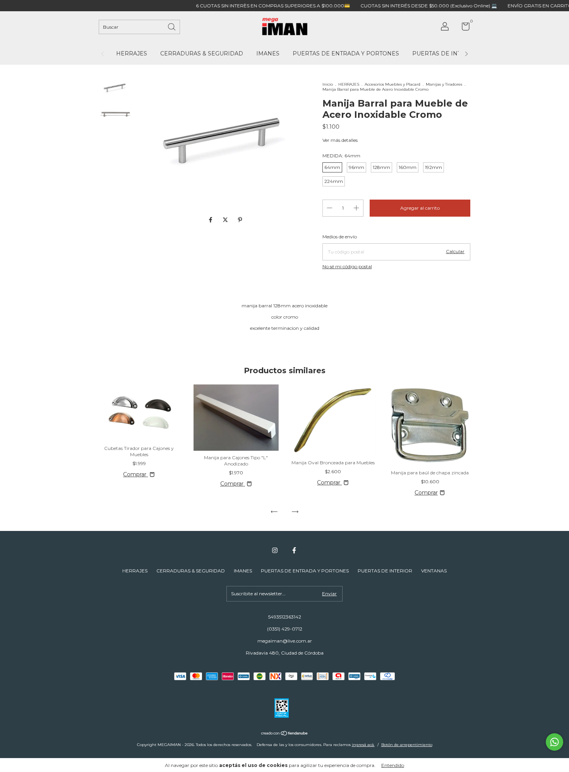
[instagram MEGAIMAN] (275, 550)
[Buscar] (172, 26)
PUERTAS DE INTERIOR (446, 53)
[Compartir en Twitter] (226, 219)
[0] (462, 28)
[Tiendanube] (285, 734)
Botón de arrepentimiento (406, 744)
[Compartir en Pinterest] (240, 219)
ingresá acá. (363, 744)
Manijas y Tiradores (444, 84)
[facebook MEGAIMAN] (294, 550)
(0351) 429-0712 (284, 629)
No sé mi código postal (347, 266)
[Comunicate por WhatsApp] (554, 742)
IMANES (267, 53)
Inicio (327, 84)
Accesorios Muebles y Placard (393, 84)
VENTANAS (434, 571)
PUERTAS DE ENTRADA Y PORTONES (346, 53)
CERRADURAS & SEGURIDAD (201, 53)
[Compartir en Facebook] (211, 219)
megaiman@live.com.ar (284, 641)
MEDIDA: (341, 156)
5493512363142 (284, 617)
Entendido (392, 765)
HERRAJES (131, 53)
